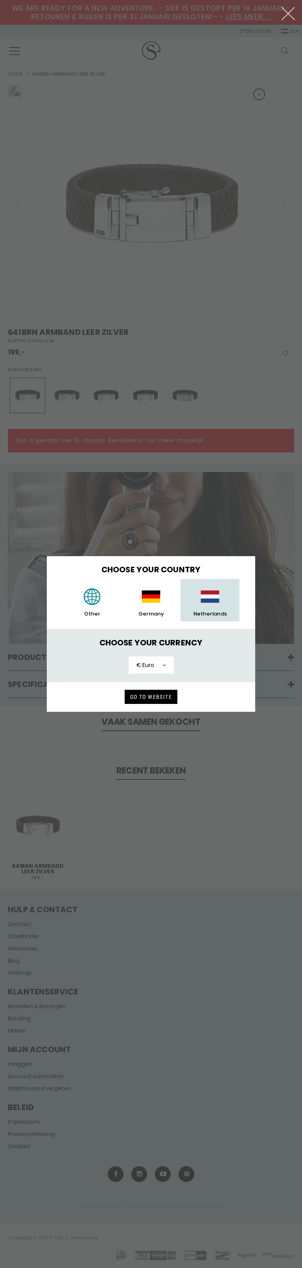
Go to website (151, 697)
